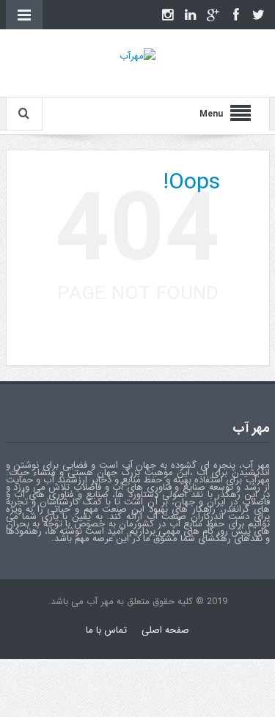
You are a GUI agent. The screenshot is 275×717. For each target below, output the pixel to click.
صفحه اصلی (165, 630)
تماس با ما (106, 630)
